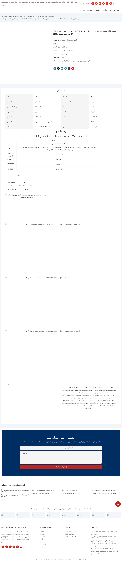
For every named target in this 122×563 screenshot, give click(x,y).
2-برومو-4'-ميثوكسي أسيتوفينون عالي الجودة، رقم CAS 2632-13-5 (15, 495)
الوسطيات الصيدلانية (47, 16)
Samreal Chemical (7, 16)
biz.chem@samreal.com (107, 537)
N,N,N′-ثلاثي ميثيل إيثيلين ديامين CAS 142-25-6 (42, 493)
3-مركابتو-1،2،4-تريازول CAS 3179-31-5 (71, 493)
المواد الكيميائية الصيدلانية (31, 16)
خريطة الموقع (52, 559)
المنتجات (19, 16)
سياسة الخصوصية (41, 559)
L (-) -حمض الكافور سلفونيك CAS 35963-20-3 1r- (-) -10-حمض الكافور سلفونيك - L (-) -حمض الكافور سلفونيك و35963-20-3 (42, 19)
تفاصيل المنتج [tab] (61, 91)
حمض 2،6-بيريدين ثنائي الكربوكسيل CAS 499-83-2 (104, 493)
